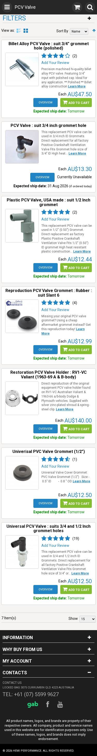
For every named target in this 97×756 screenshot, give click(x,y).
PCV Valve (25, 7)
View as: (8, 30)
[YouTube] (60, 704)
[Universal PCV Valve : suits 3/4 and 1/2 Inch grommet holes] (22, 552)
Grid (26, 31)
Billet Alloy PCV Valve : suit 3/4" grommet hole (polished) (49, 46)
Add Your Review (55, 63)
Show (73, 618)
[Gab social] (33, 704)
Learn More (77, 86)
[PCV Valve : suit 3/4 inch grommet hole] (22, 147)
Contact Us (12, 683)
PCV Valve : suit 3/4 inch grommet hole (48, 125)
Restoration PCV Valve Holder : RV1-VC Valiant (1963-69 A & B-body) (48, 374)
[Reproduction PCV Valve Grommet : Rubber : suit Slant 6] (22, 316)
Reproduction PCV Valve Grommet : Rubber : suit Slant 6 (48, 293)
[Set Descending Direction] (94, 30)
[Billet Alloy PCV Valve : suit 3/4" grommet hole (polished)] (22, 69)
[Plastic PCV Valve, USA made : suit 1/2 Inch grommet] (22, 225)
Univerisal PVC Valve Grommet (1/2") (48, 451)
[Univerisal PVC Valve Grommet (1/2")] (22, 473)
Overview (46, 102)
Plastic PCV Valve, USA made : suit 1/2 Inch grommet (48, 202)
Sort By (62, 31)
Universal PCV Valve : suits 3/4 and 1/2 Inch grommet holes (48, 528)
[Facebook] (48, 704)
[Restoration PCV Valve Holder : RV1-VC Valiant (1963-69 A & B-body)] (22, 398)
